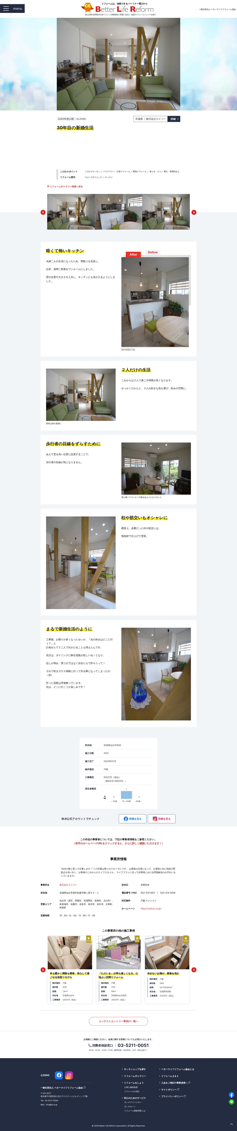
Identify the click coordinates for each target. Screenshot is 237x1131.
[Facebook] (59, 1075)
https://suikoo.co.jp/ (151, 908)
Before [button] (153, 252)
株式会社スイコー (68, 884)
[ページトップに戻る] (231, 1124)
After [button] (133, 254)
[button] (43, 212)
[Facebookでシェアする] (231, 1095)
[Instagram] (69, 1075)
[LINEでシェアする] (231, 1102)
